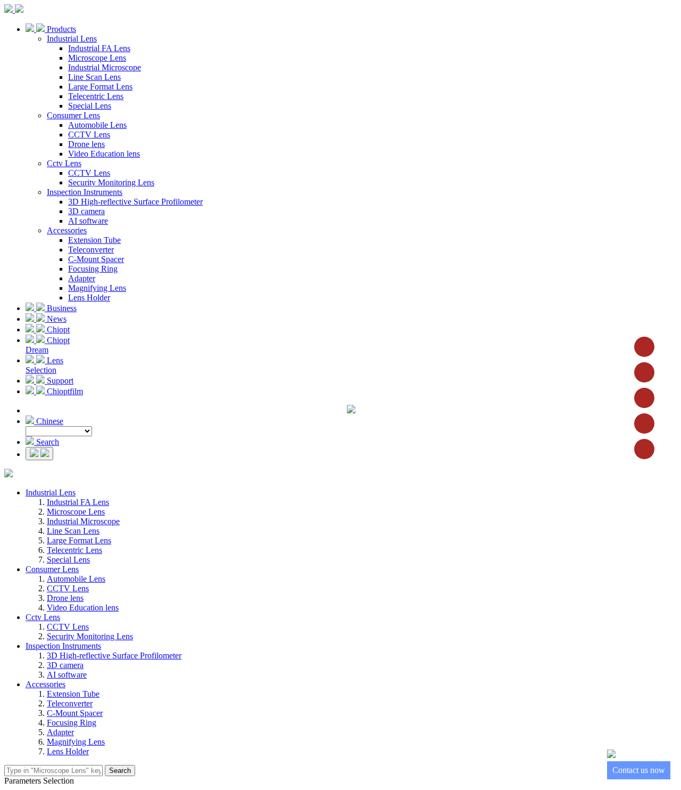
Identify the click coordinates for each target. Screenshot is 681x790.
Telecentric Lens (95, 96)
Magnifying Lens (97, 287)
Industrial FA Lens (99, 48)
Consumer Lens (73, 115)
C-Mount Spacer (96, 259)
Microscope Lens (97, 57)
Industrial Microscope (104, 67)
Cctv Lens (64, 163)
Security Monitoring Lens (111, 182)
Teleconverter (91, 249)
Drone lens (86, 144)
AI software (88, 220)
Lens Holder (89, 297)
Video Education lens (104, 153)
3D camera (86, 211)
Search (120, 771)
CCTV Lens (89, 134)
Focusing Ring (93, 268)
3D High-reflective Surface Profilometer (135, 201)
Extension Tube (94, 240)
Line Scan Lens (94, 77)
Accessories (67, 230)
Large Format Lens (100, 86)
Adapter (81, 278)
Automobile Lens (97, 124)
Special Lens (89, 105)
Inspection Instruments (84, 192)
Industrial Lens (72, 38)
